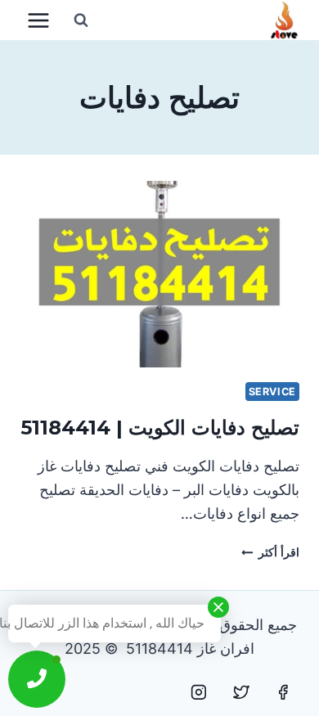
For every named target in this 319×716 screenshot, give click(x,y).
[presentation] (159, 274)
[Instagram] (198, 692)
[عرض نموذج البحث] (81, 20)
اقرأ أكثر (270, 552)
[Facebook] (283, 692)
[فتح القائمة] (39, 20)
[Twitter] (241, 692)
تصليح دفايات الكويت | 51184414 (159, 427)
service (272, 391)
